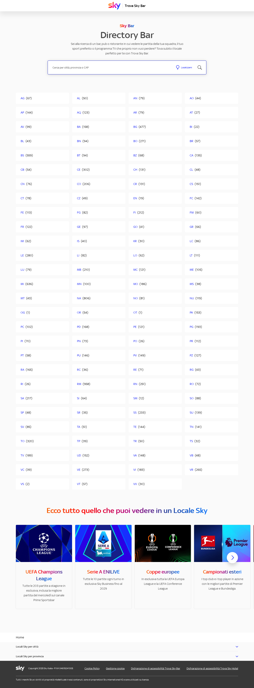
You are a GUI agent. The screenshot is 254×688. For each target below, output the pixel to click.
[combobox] (111, 67)
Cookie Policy (92, 668)
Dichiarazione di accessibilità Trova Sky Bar (155, 668)
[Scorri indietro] (22, 560)
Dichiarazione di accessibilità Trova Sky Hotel (212, 668)
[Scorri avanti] (232, 561)
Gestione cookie (115, 668)
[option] (44, 567)
